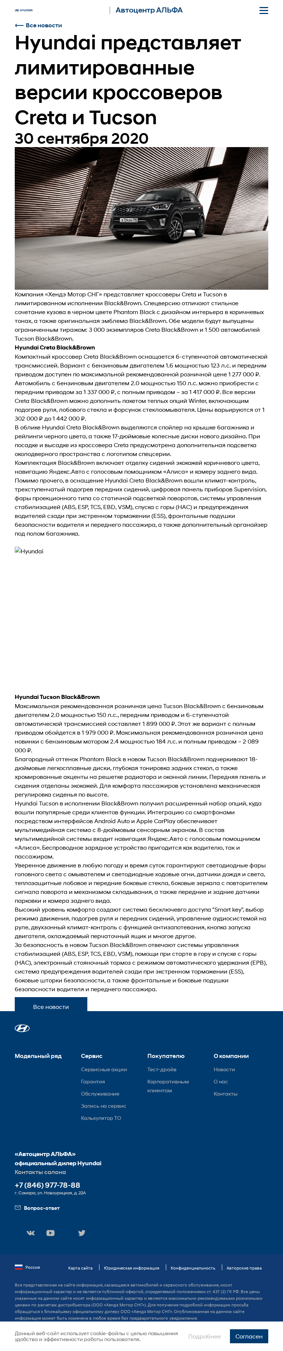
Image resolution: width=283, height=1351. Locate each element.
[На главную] (23, 10)
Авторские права (244, 1268)
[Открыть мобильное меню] (263, 10)
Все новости (44, 25)
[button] (22, 1028)
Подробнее (204, 1336)
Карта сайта (80, 1268)
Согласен (249, 1336)
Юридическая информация (131, 1268)
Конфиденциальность (193, 1268)
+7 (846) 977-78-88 (47, 1185)
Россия (32, 1267)
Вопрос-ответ (42, 1208)
